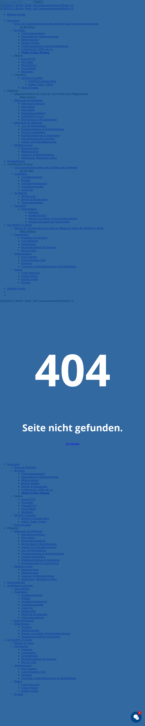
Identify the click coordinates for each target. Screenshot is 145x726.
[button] (136, 717)
